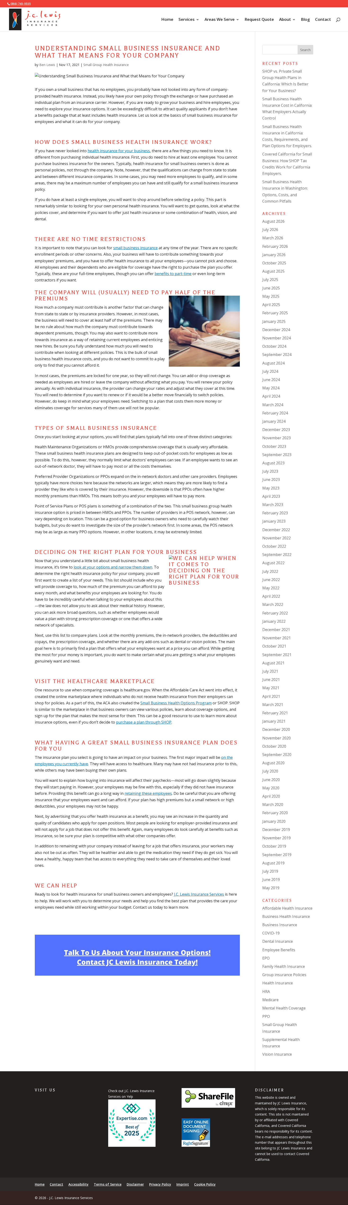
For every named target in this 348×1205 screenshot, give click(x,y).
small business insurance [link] (135, 247)
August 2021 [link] (273, 663)
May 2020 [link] (270, 788)
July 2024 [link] (270, 371)
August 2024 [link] (273, 363)
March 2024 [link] (272, 404)
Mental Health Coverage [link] (284, 1008)
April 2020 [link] (271, 796)
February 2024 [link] (275, 413)
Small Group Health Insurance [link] (106, 64)
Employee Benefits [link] (278, 949)
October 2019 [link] (274, 846)
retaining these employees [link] (148, 793)
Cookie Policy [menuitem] (205, 1184)
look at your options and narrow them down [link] (113, 567)
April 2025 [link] (271, 304)
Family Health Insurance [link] (283, 966)
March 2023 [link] (272, 504)
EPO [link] (266, 958)
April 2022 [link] (271, 596)
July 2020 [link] (270, 771)
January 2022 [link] (274, 621)
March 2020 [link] (272, 804)
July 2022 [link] (270, 571)
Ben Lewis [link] (47, 64)
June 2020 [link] (271, 779)
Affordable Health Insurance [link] (287, 908)
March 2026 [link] (272, 237)
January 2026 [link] (274, 254)
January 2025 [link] (274, 321)
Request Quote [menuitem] (259, 20)
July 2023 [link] (270, 471)
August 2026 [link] (273, 221)
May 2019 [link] (270, 887)
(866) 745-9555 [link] (20, 4)
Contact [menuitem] (323, 20)
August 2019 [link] (273, 863)
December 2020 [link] (276, 729)
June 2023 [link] (271, 479)
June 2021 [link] (271, 679)
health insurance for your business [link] (119, 150)
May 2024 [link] (270, 388)
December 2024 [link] (276, 329)
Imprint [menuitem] (182, 1184)
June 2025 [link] (271, 288)
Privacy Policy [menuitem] (160, 1184)
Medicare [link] (270, 999)
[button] (305, 49)
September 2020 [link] (276, 754)
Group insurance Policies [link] (284, 974)
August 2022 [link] (273, 562)
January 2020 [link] (274, 821)
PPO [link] (266, 1016)
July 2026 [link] (270, 229)
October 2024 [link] (274, 346)
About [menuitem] (285, 20)
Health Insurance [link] (277, 983)
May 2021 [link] (270, 687)
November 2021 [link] (276, 637)
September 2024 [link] (276, 354)
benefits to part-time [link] (173, 273)
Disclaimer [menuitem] (135, 1184)
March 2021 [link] (272, 704)
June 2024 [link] (271, 379)
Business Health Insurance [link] (286, 916)
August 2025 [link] (273, 271)
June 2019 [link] (271, 879)
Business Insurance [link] (279, 924)
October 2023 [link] (274, 446)
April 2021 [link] (271, 696)
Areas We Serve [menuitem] (220, 20)
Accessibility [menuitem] (78, 1184)
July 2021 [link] (270, 671)
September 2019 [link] (276, 854)
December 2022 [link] (276, 529)
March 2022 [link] (272, 604)
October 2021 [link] (274, 646)
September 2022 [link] (276, 554)
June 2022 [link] (271, 579)
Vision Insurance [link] (277, 1054)
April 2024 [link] (271, 396)
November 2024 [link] (276, 338)
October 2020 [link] (274, 746)
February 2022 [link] (275, 613)
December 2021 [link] (276, 629)
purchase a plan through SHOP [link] (143, 722)
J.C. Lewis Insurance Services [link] (199, 894)
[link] (35, 19)
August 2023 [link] (273, 463)
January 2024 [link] (274, 421)
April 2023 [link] (271, 496)
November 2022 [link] (276, 538)
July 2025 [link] (270, 279)
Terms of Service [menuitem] (107, 1184)
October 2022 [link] (274, 546)
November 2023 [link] (276, 437)
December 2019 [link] (276, 829)
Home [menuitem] (167, 20)
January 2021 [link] (274, 721)
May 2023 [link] (270, 488)
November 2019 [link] (276, 837)
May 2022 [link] (270, 588)
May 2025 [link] (270, 296)
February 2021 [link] (275, 713)
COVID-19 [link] (271, 933)
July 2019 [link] (270, 871)
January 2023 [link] (274, 521)
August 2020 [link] (273, 762)
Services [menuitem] (186, 20)
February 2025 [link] (275, 313)
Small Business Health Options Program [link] (176, 703)
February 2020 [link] (275, 812)
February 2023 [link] (275, 513)
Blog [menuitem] (305, 20)
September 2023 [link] (276, 454)
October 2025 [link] (274, 263)
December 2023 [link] (276, 429)
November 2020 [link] (276, 738)
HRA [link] (266, 991)
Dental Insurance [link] (277, 941)
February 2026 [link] (275, 246)
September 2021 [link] (276, 654)
